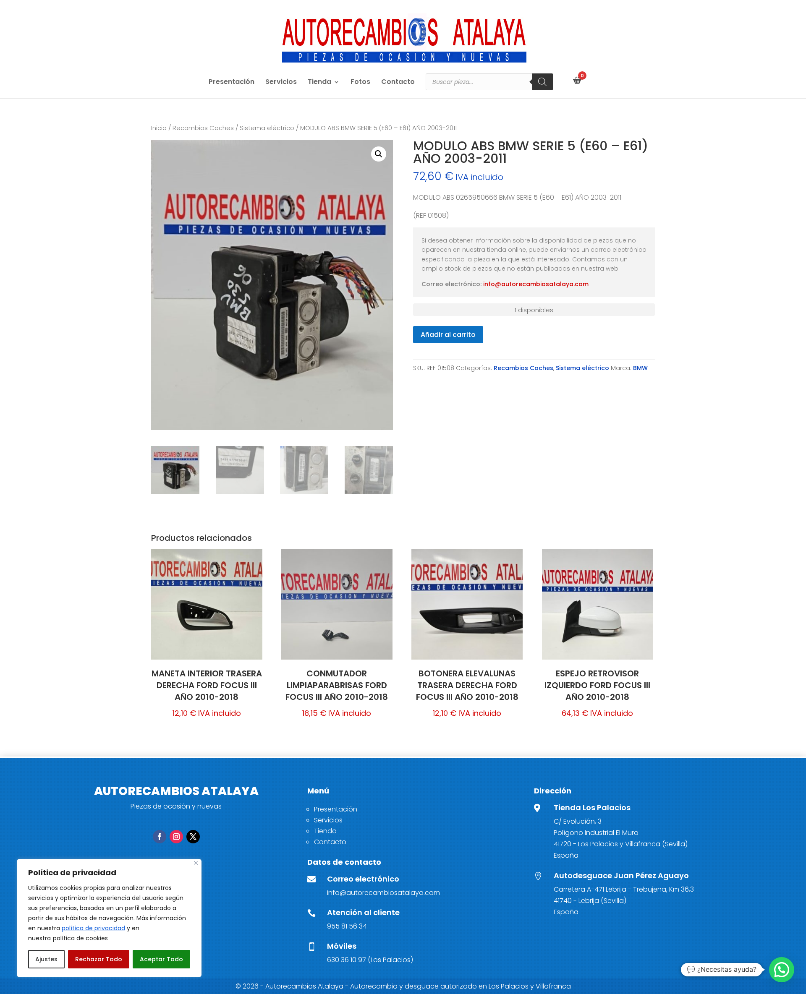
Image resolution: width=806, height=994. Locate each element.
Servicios (281, 82)
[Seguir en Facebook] (159, 836)
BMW (640, 368)
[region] (109, 918)
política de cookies (80, 938)
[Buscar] (542, 81)
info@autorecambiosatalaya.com (536, 284)
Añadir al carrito (448, 334)
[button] (378, 154)
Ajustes (46, 959)
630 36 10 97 (346, 960)
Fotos (360, 82)
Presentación (231, 82)
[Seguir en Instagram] (176, 836)
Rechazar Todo (98, 959)
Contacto (398, 82)
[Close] (196, 863)
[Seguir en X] (193, 836)
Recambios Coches (203, 128)
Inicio (159, 128)
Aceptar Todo (161, 959)
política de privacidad (93, 928)
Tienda (319, 82)
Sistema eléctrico (267, 128)
